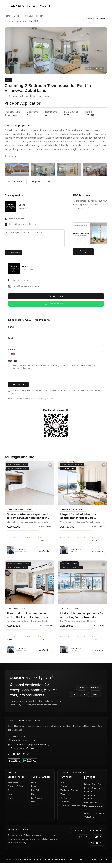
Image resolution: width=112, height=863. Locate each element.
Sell (31, 859)
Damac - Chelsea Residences (92, 790)
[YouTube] (14, 754)
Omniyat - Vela (90, 802)
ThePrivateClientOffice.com (71, 805)
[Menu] (6, 5)
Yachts (96, 694)
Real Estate (13, 782)
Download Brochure (83, 252)
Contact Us (66, 798)
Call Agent (58, 296)
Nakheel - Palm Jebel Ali (93, 808)
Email (10, 338)
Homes (81, 687)
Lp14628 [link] (33, 20)
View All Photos (94, 68)
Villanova (9, 20)
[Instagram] (19, 754)
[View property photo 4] (69, 169)
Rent (24, 859)
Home (7, 15)
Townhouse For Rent (33, 15)
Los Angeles (36, 798)
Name (11, 326)
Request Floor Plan (41, 181)
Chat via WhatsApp (58, 303)
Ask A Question (13, 253)
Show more (10, 156)
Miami (33, 794)
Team (63, 794)
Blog (62, 782)
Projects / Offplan (15, 786)
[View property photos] (56, 50)
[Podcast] (28, 754)
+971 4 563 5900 (18, 736)
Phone (11, 349)
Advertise (65, 801)
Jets (85, 694)
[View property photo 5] (95, 169)
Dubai (17, 15)
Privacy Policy (100, 859)
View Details (44, 551)
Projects (95, 687)
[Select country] (13, 354)
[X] (23, 754)
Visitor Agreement (45, 398)
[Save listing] (50, 465)
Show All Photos (16, 181)
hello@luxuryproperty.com (23, 740)
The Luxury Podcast (70, 790)
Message (12, 360)
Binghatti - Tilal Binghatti (91, 797)
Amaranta (21, 20)
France (34, 801)
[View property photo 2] (17, 169)
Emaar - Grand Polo (93, 784)
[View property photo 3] (43, 169)
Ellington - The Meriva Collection (94, 815)
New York (35, 790)
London (34, 782)
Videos (64, 786)
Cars (74, 694)
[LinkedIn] (9, 754)
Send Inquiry (18, 384)
